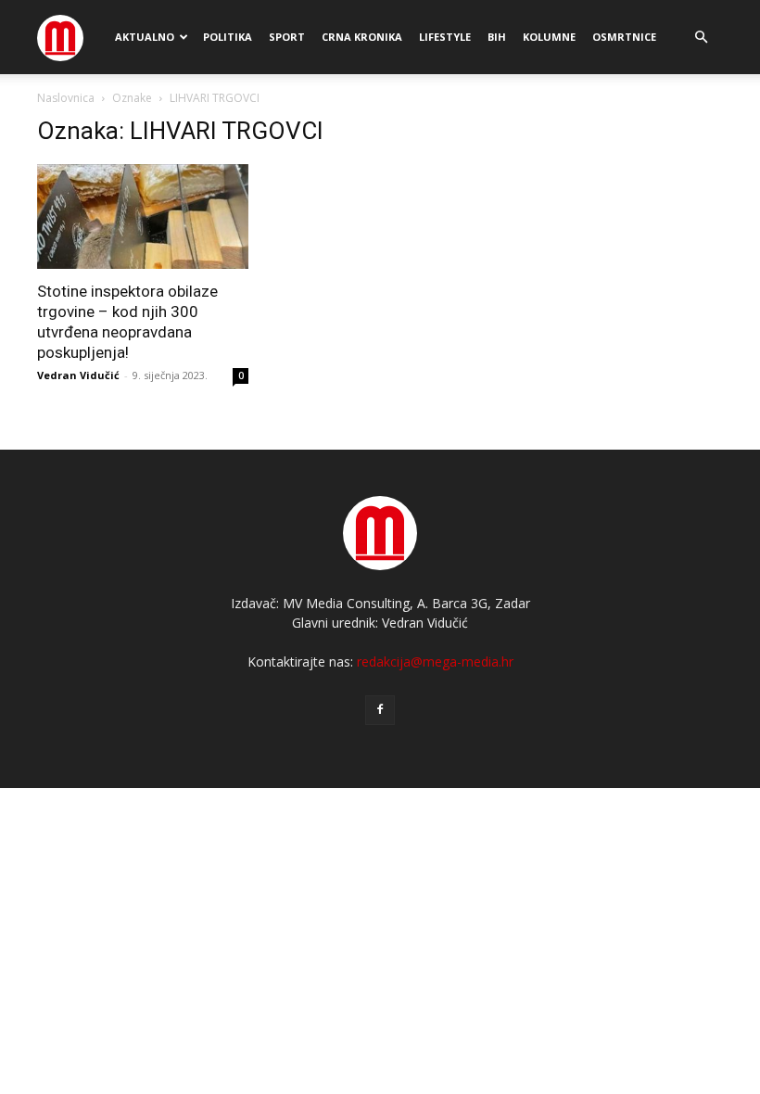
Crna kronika (362, 37)
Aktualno (144, 37)
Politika (227, 37)
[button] (700, 37)
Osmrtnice (624, 37)
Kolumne (549, 37)
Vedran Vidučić (78, 375)
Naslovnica (66, 98)
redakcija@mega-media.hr (435, 661)
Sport (287, 37)
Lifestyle (445, 37)
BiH (497, 37)
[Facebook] (380, 710)
